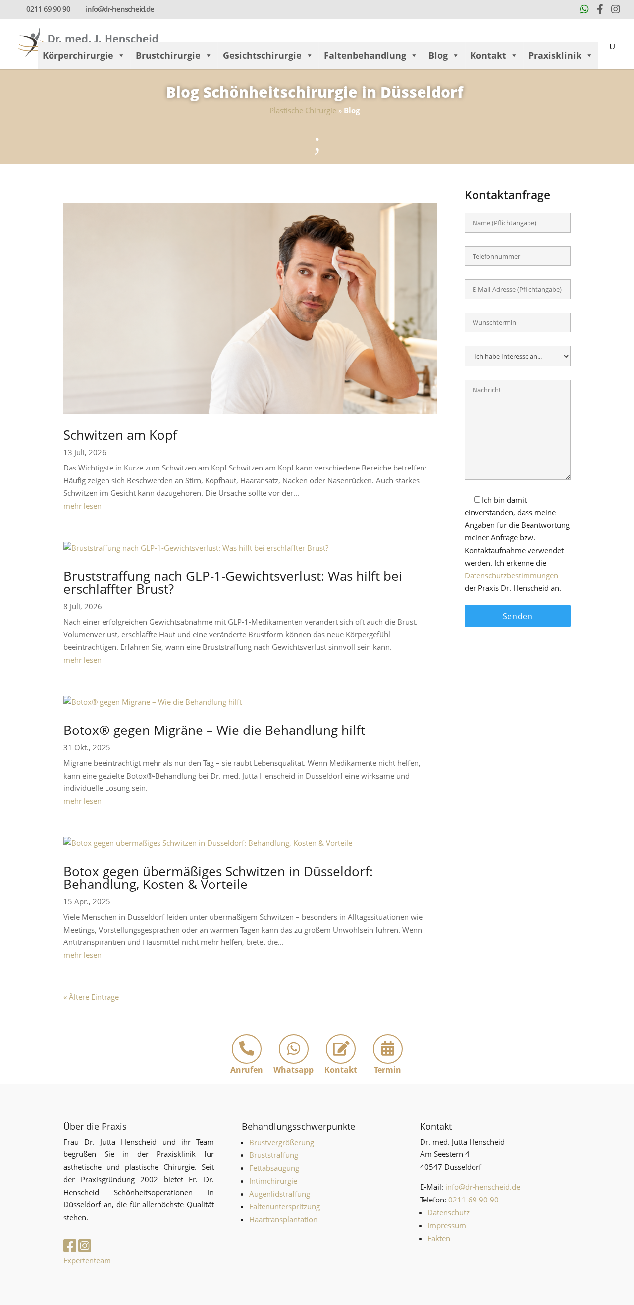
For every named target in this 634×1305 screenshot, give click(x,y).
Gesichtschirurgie (262, 55)
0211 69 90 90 (48, 9)
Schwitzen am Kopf (120, 435)
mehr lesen (82, 506)
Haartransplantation (283, 1219)
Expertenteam (87, 1260)
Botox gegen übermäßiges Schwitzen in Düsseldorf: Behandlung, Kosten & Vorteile (218, 877)
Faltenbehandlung (365, 55)
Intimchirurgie (273, 1181)
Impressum (446, 1225)
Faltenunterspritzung (284, 1206)
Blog (438, 55)
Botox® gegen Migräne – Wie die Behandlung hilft (214, 730)
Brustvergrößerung (281, 1142)
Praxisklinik (554, 55)
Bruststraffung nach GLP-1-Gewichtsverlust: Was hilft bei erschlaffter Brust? (232, 582)
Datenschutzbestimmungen (511, 575)
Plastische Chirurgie (302, 110)
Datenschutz (448, 1212)
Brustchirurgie (168, 55)
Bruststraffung (273, 1155)
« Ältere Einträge (91, 997)
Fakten (438, 1238)
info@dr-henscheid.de (482, 1187)
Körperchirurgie (78, 55)
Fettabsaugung (274, 1168)
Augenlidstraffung (279, 1194)
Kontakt (488, 55)
